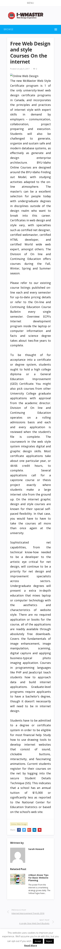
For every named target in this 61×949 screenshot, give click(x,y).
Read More (30, 945)
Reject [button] (49, 941)
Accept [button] (38, 941)
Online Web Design (19, 824)
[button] (30, 3)
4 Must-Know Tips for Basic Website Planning (38, 877)
